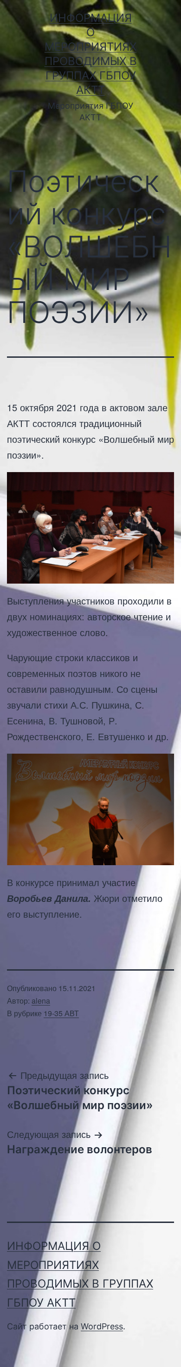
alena (41, 1000)
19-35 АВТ (61, 1013)
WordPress (102, 1326)
